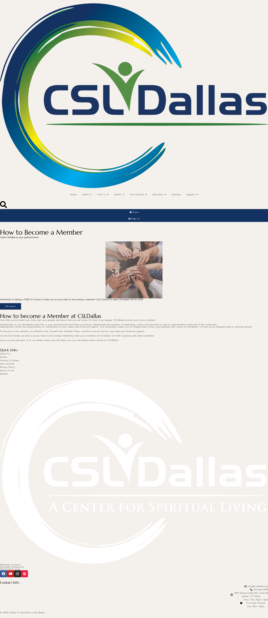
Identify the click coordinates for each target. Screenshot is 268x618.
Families (176, 194)
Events (117, 194)
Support (190, 194)
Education (157, 194)
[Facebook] (3, 573)
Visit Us (101, 194)
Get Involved (137, 194)
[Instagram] (17, 573)
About (85, 194)
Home (73, 194)
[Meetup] (24, 573)
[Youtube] (10, 573)
